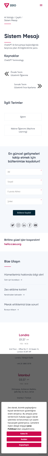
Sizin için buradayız (11, 280)
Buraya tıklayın (10, 310)
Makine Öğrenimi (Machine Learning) (23, 130)
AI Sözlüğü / (9, 17)
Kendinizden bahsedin (13, 295)
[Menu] (41, 5)
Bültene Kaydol (24, 212)
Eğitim (23, 116)
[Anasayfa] (10, 5)
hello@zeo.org (12, 244)
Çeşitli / (19, 17)
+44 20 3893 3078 (24, 363)
